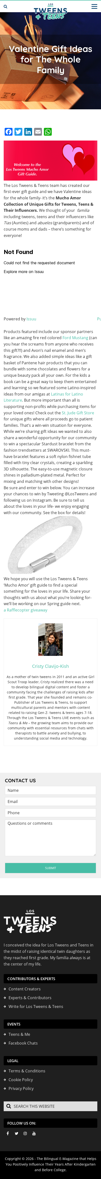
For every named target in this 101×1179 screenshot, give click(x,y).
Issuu (31, 319)
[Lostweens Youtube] (34, 1133)
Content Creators (25, 989)
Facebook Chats (23, 1043)
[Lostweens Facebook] (8, 1133)
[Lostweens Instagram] (25, 1133)
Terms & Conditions (27, 1071)
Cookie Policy (21, 1079)
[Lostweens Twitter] (16, 1133)
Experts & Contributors (30, 997)
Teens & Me (19, 1034)
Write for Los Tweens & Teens (36, 1006)
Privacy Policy (21, 1088)
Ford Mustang (75, 337)
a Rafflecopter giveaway (25, 610)
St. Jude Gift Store (78, 413)
